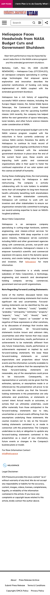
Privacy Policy (37, 591)
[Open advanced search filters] (40, 22)
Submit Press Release (15, 585)
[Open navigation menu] (4, 22)
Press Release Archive (29, 580)
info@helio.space (10, 453)
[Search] (34, 22)
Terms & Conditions (36, 585)
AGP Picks (6, 4)
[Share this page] (46, 22)
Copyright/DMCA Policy (17, 591)
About (13, 580)
